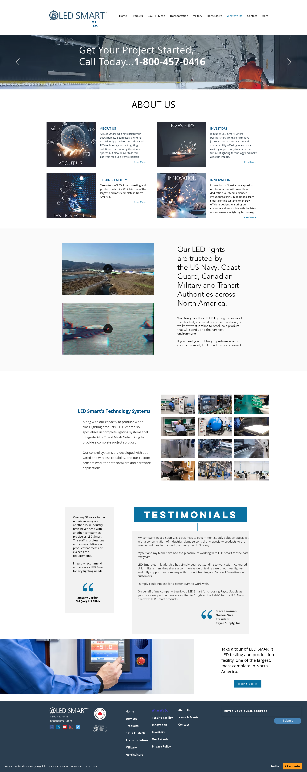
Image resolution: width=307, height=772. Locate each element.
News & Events (186, 717)
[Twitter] (78, 727)
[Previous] (18, 62)
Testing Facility (159, 718)
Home (130, 711)
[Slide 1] (150, 83)
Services (131, 718)
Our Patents (159, 739)
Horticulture (133, 754)
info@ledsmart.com (61, 720)
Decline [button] (275, 766)
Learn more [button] (91, 766)
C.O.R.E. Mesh (133, 733)
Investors (158, 732)
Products (132, 726)
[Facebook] (52, 727)
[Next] (289, 62)
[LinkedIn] (58, 727)
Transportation (133, 740)
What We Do (159, 710)
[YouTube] (65, 727)
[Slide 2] (153, 83)
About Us (184, 710)
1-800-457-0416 (59, 716)
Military (131, 747)
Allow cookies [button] (292, 766)
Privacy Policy (159, 746)
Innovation (159, 725)
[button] (150, 291)
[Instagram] (71, 727)
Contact (183, 724)
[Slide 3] (156, 83)
